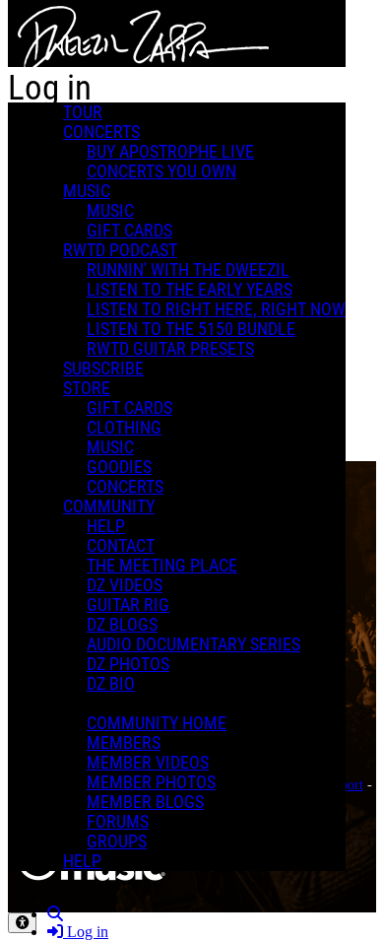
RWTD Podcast (120, 250)
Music (86, 191)
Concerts (101, 132)
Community (109, 506)
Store (86, 388)
